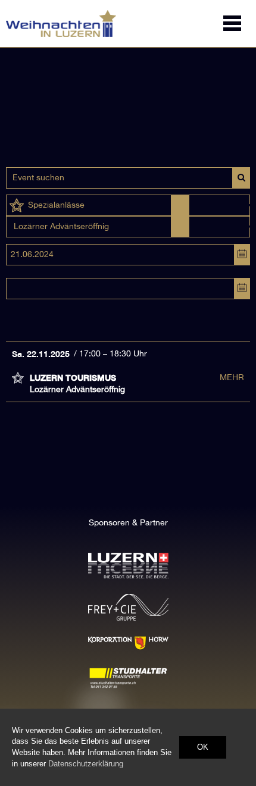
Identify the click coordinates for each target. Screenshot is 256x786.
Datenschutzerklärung (85, 763)
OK (202, 747)
